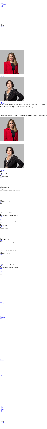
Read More (1, 174)
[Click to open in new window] (2, 32)
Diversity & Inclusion (4, 4)
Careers (2, 21)
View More (1, 274)
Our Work (2, 22)
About (1, 406)
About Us (3, 20)
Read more (1, 226)
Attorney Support (2, 26)
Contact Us (3, 5)
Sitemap (1, 411)
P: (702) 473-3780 (2, 422)
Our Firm (2, 3)
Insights (1, 23)
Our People (2, 6)
